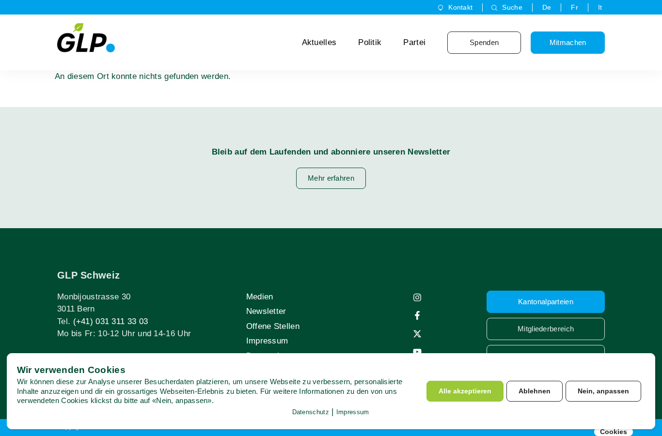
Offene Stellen (272, 326)
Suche (512, 7)
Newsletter (266, 311)
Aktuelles (319, 42)
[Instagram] (417, 297)
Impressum (267, 340)
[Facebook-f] (417, 315)
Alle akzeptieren (465, 391)
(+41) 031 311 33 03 (110, 321)
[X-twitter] (417, 334)
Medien (259, 296)
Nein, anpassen (603, 391)
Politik (369, 42)
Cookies (613, 432)
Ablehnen (535, 391)
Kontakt (460, 7)
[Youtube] (417, 351)
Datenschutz (310, 412)
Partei (414, 42)
